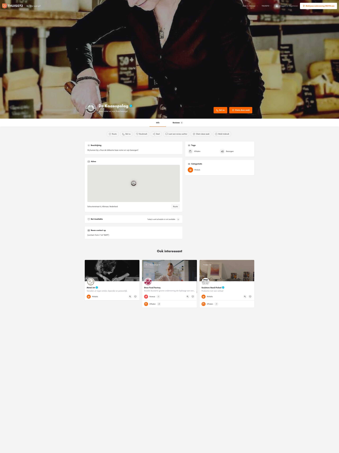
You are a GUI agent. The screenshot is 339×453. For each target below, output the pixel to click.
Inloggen (282, 6)
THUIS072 (265, 6)
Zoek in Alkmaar (249, 6)
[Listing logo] (90, 108)
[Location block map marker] (133, 183)
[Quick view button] (130, 296)
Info (157, 123)
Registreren (293, 6)
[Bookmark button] (135, 296)
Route (175, 206)
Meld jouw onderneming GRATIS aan (320, 6)
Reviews (177, 123)
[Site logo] (13, 6)
